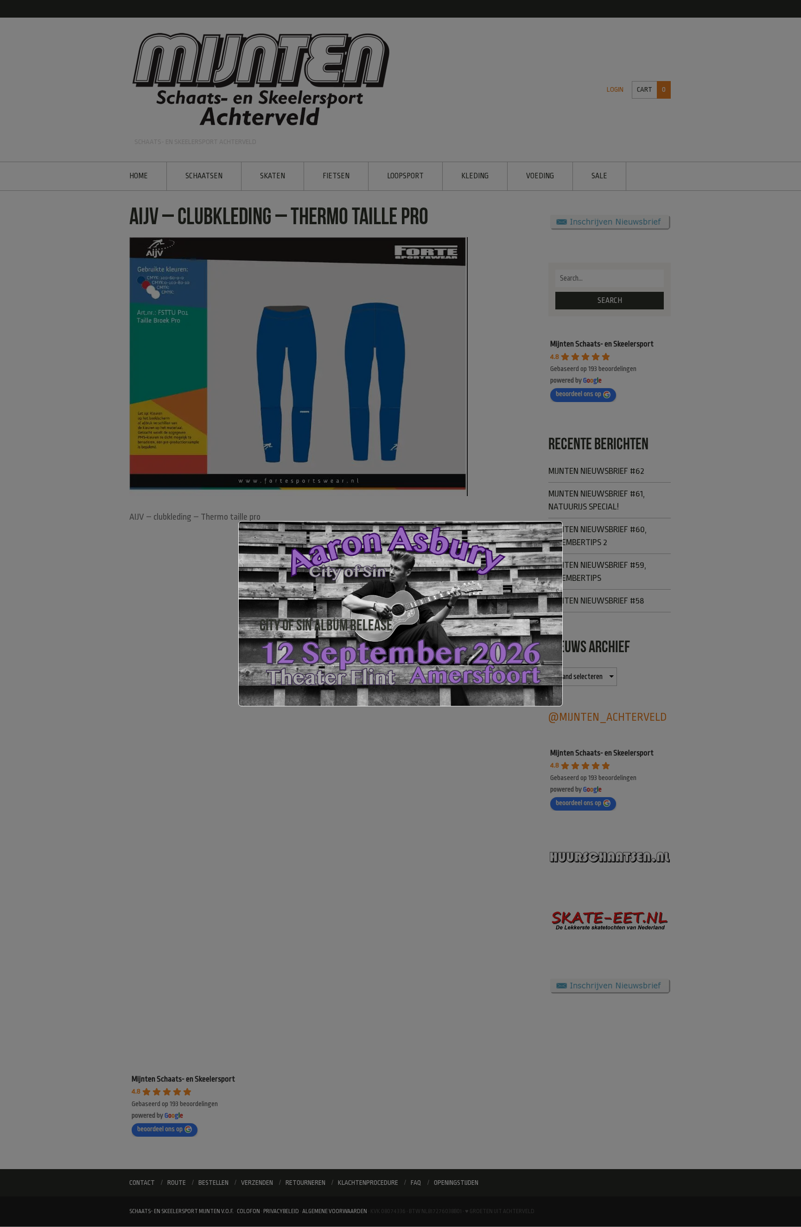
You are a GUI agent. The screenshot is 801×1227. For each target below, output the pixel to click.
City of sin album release (326, 625)
